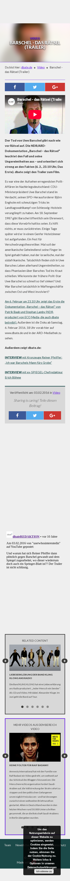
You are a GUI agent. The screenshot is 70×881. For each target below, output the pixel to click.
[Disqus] (35, 478)
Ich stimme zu (44, 871)
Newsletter (22, 845)
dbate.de (26, 67)
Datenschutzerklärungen (42, 867)
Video (41, 67)
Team (7, 845)
